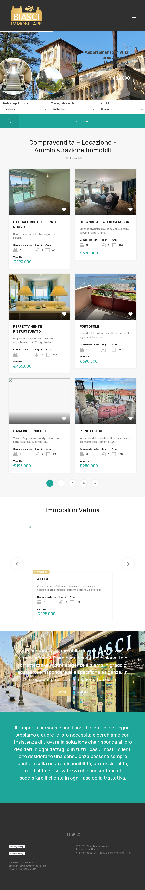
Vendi (62, 691)
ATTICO (43, 579)
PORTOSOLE (89, 326)
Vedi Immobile (39, 205)
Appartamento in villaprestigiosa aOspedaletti (106, 57)
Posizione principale (15, 103)
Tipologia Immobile (62, 103)
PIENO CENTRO (91, 431)
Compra (83, 691)
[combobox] (24, 110)
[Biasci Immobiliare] (26, 25)
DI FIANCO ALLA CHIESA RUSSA (104, 222)
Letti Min (104, 103)
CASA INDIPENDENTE (30, 431)
